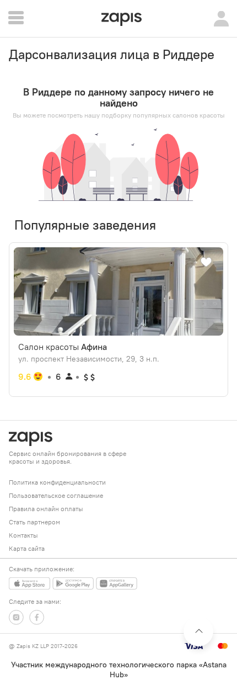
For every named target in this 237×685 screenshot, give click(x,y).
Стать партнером (34, 522)
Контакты (23, 535)
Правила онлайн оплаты (46, 509)
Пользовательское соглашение (56, 495)
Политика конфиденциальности (57, 482)
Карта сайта (27, 548)
